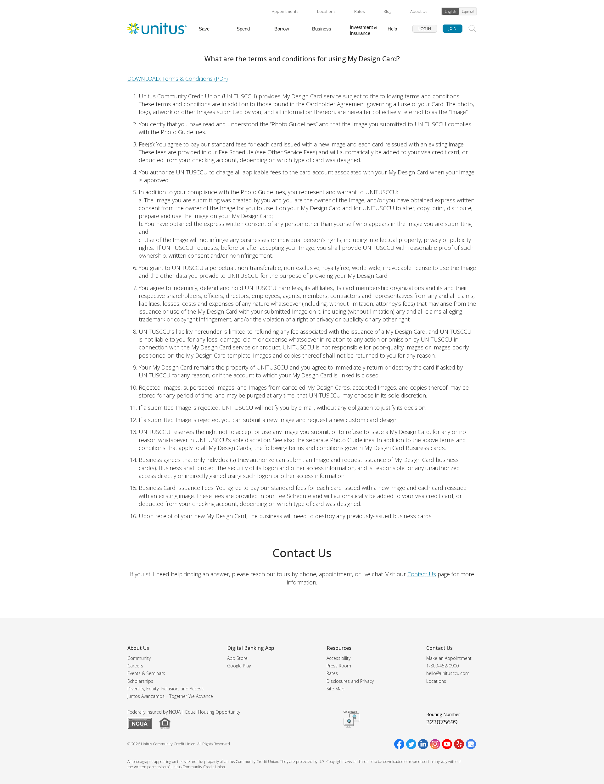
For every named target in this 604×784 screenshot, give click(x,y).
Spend (243, 28)
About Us (418, 11)
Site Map (335, 689)
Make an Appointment (449, 658)
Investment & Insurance (363, 30)
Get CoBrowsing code (351, 719)
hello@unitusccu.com (447, 673)
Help (392, 28)
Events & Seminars (146, 673)
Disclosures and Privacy (350, 681)
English (450, 11)
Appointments (285, 11)
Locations (326, 11)
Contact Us (421, 574)
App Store (237, 658)
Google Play (239, 666)
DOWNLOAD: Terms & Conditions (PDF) (177, 78)
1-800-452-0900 (442, 666)
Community (139, 658)
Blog (387, 11)
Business (321, 28)
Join (452, 28)
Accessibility (338, 658)
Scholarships (140, 681)
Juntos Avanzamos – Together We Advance (170, 696)
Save (204, 28)
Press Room (339, 666)
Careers (135, 666)
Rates (359, 11)
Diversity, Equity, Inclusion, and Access (165, 689)
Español (468, 11)
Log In (424, 29)
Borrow (281, 28)
